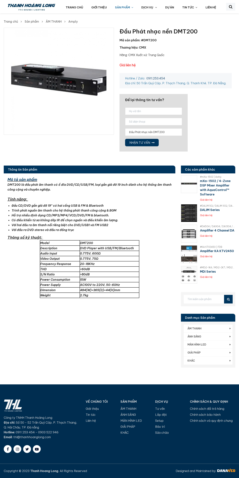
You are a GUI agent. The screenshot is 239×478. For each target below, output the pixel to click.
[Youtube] (37, 449)
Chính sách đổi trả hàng (207, 409)
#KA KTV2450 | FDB (211, 247)
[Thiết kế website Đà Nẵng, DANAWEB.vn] (225, 471)
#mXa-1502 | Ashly (210, 176)
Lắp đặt (161, 415)
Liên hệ (91, 421)
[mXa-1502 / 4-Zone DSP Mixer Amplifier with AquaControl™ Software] (189, 184)
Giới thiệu (92, 409)
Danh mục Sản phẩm (200, 318)
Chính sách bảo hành (205, 415)
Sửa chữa (162, 432)
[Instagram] (17, 449)
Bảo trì (160, 426)
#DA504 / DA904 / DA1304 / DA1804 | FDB (217, 226)
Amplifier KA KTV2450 (217, 251)
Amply (73, 21)
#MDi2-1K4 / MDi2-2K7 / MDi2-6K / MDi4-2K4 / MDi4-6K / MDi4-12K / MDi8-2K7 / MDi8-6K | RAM (217, 267)
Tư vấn (160, 409)
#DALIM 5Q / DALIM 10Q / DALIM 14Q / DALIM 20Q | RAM (217, 205)
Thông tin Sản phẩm (22, 169)
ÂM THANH (54, 21)
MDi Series (208, 271)
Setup (159, 421)
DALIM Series (210, 210)
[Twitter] (27, 449)
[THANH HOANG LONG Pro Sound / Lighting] (31, 6)
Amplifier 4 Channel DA (217, 230)
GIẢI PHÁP (194, 352)
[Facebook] (8, 449)
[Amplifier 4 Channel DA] (189, 233)
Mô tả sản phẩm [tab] (22, 179)
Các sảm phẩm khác (200, 169)
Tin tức (91, 415)
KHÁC (191, 360)
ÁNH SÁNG (194, 336)
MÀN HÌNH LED (196, 344)
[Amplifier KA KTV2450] (189, 254)
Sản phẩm (32, 21)
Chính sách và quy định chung (211, 421)
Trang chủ (11, 21)
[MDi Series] (189, 274)
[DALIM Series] (189, 213)
